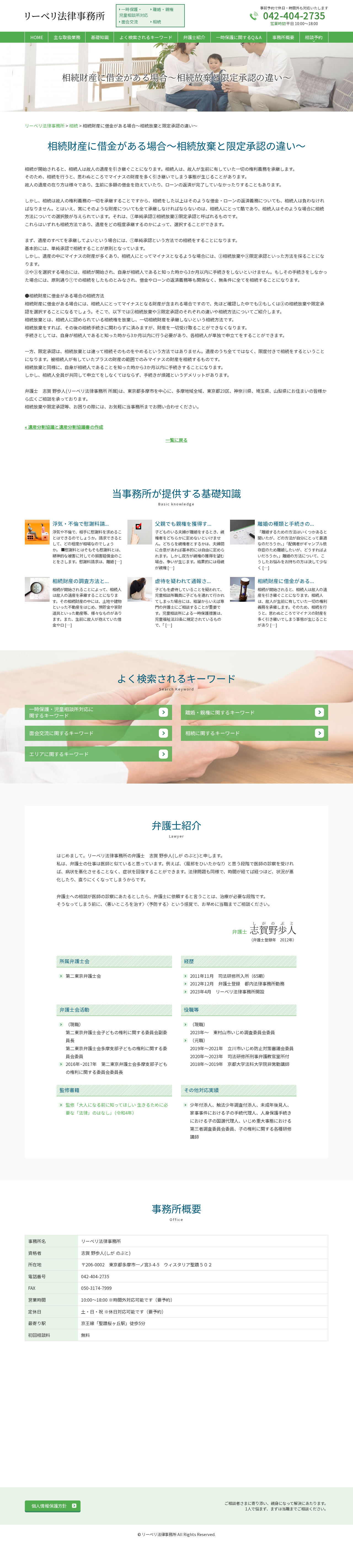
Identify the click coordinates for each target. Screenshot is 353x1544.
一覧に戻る (176, 440)
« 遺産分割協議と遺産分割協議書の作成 (64, 427)
